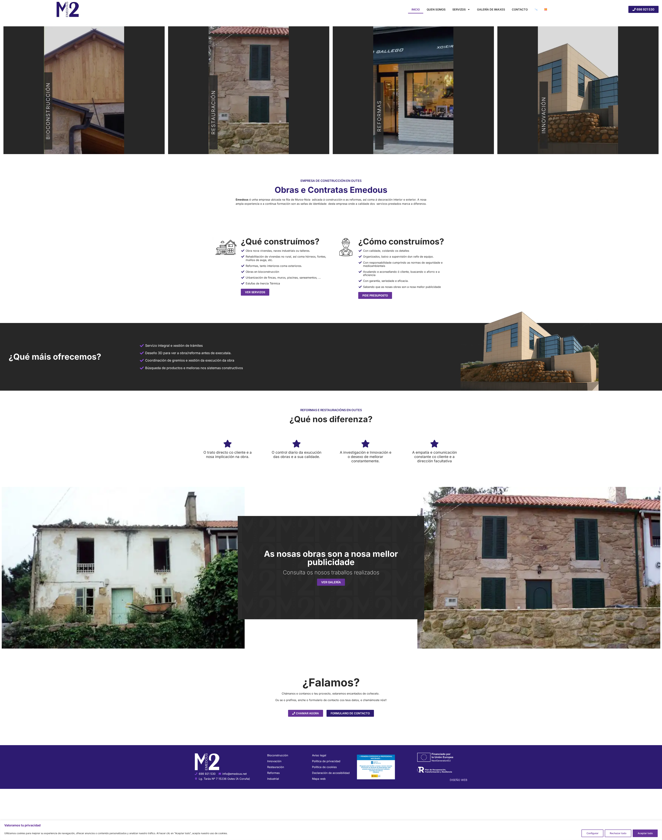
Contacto (520, 9)
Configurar (592, 833)
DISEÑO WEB (458, 780)
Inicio (416, 9)
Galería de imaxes (491, 9)
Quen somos (436, 9)
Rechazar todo (618, 833)
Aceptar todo (645, 833)
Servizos (459, 9)
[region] (331, 830)
